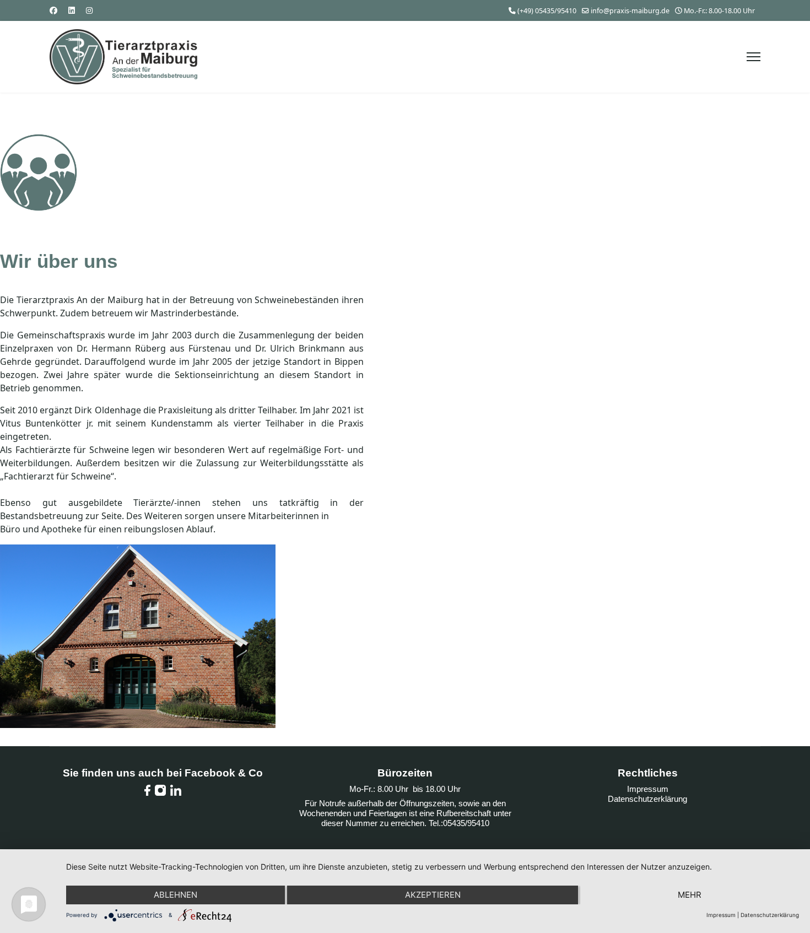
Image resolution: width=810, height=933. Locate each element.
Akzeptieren (433, 894)
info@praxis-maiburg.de (630, 10)
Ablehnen (175, 894)
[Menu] (753, 57)
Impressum (647, 789)
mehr (689, 894)
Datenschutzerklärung (647, 798)
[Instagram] (89, 10)
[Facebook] (53, 10)
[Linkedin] (71, 10)
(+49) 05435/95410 (546, 10)
